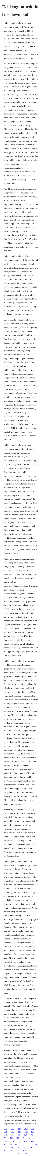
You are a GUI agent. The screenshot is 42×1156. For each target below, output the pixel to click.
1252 (19, 1132)
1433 (5, 1153)
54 (18, 1147)
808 (16, 1144)
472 (32, 1129)
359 (5, 1150)
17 (23, 1138)
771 (5, 1138)
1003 (5, 1135)
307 (31, 1135)
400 (19, 1129)
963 (19, 1135)
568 (12, 1147)
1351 (5, 1147)
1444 (12, 1132)
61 (4, 1144)
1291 (29, 1138)
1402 (5, 1141)
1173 (25, 1141)
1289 (31, 1147)
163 (17, 1150)
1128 (12, 1141)
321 (19, 1153)
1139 (29, 1144)
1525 (24, 1147)
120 (17, 1138)
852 (36, 1144)
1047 (24, 1150)
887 (11, 1150)
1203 (5, 1129)
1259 (5, 1132)
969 (23, 1144)
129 (25, 1135)
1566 (12, 1135)
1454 (12, 1129)
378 (10, 1144)
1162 (26, 1129)
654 (25, 1153)
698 (32, 1132)
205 (11, 1138)
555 (31, 1150)
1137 (12, 1153)
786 (26, 1132)
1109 (32, 1141)
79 (19, 1141)
